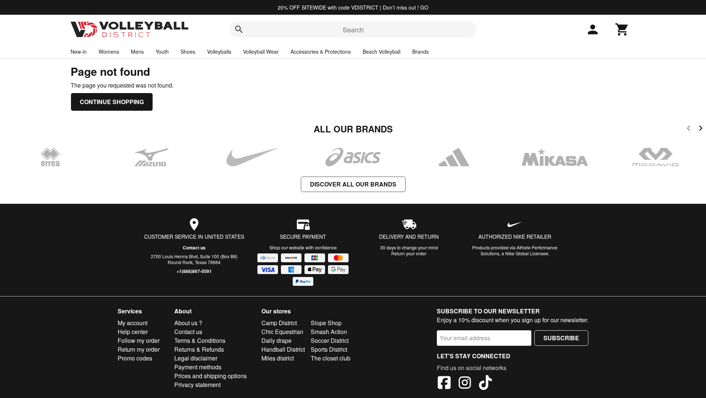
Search (353, 29)
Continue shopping (112, 101)
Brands (420, 51)
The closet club (330, 358)
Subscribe (561, 338)
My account (132, 323)
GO (424, 7)
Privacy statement (197, 384)
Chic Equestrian (282, 331)
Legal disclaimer (195, 358)
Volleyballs (219, 51)
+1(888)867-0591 (194, 271)
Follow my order (139, 340)
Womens (109, 51)
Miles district (277, 358)
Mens (137, 51)
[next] (700, 129)
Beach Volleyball (381, 51)
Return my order (139, 349)
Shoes (188, 51)
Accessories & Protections (320, 51)
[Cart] (622, 29)
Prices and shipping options (210, 376)
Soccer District (330, 340)
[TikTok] (485, 383)
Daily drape (276, 340)
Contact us (194, 247)
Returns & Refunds (199, 349)
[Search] (239, 29)
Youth (162, 51)
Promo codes (135, 358)
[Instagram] (464, 383)
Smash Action (329, 331)
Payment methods (197, 367)
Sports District (329, 349)
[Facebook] (444, 383)
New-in (79, 51)
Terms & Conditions (199, 340)
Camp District (279, 323)
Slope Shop (326, 323)
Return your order (409, 253)
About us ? (188, 323)
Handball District (283, 349)
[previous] (688, 129)
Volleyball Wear (261, 51)
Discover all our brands (353, 184)
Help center (133, 331)
